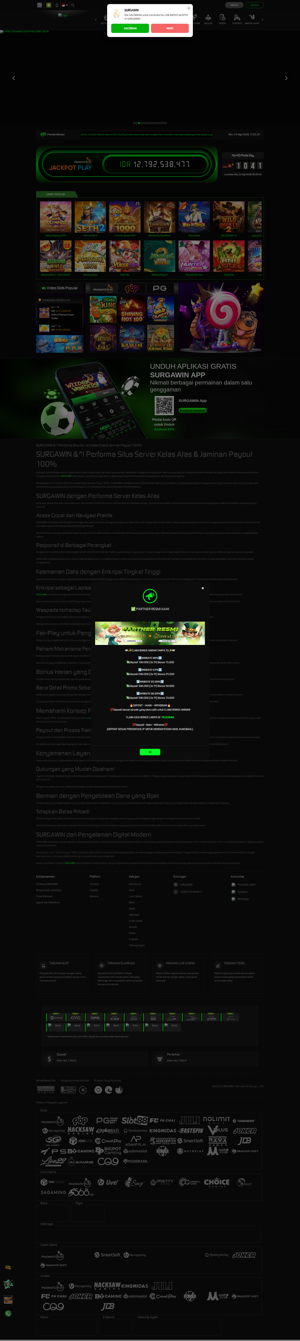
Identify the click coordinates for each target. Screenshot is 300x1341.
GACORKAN (130, 28)
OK (150, 752)
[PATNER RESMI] (150, 633)
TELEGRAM (167, 717)
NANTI (170, 28)
